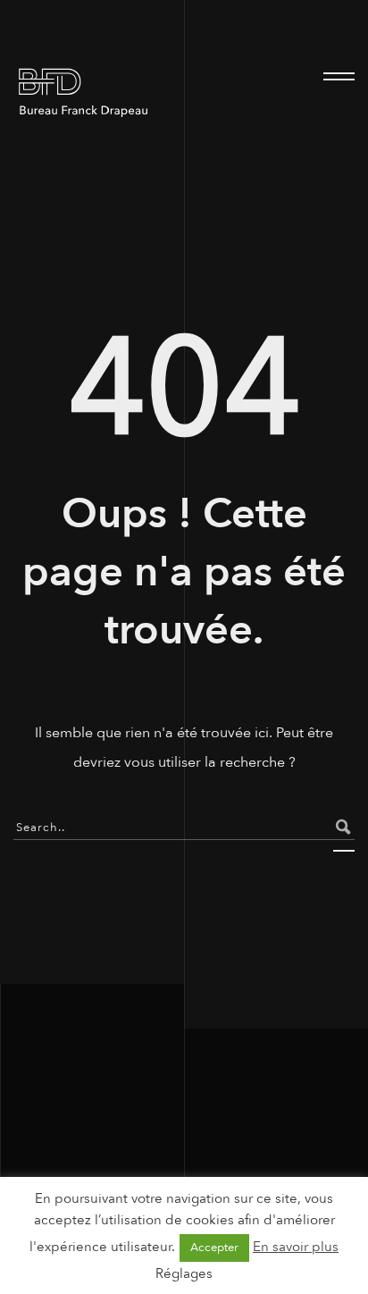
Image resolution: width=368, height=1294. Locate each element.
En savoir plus (296, 1247)
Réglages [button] (184, 1273)
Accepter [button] (214, 1247)
